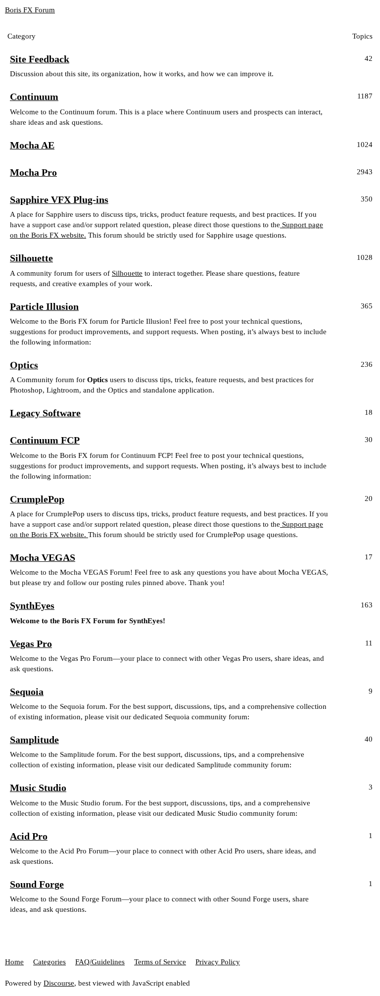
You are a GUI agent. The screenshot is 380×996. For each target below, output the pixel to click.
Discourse (59, 983)
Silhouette (127, 273)
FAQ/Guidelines (100, 962)
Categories (49, 962)
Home (14, 962)
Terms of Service (160, 962)
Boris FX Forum (30, 10)
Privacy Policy (217, 962)
